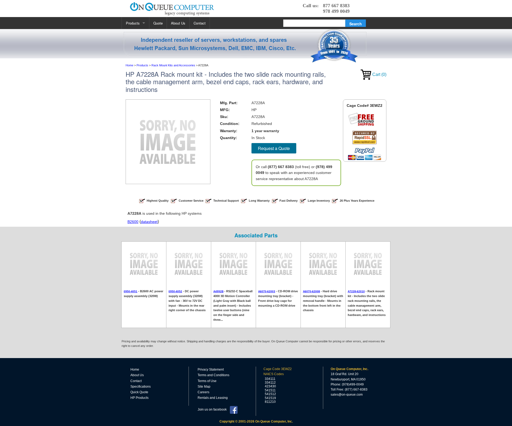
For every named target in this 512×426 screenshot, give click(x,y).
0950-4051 (130, 291)
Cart (378, 74)
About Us (178, 23)
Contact (200, 23)
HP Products (139, 398)
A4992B (218, 291)
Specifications (140, 386)
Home (134, 369)
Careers (203, 392)
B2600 (132, 222)
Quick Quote (139, 392)
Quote (158, 23)
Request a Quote (274, 148)
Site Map (204, 386)
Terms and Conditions (213, 375)
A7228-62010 (356, 291)
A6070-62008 (311, 291)
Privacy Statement (211, 369)
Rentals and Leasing (213, 398)
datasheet (149, 222)
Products (133, 23)
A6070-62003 (266, 291)
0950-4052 (175, 291)
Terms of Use (207, 381)
